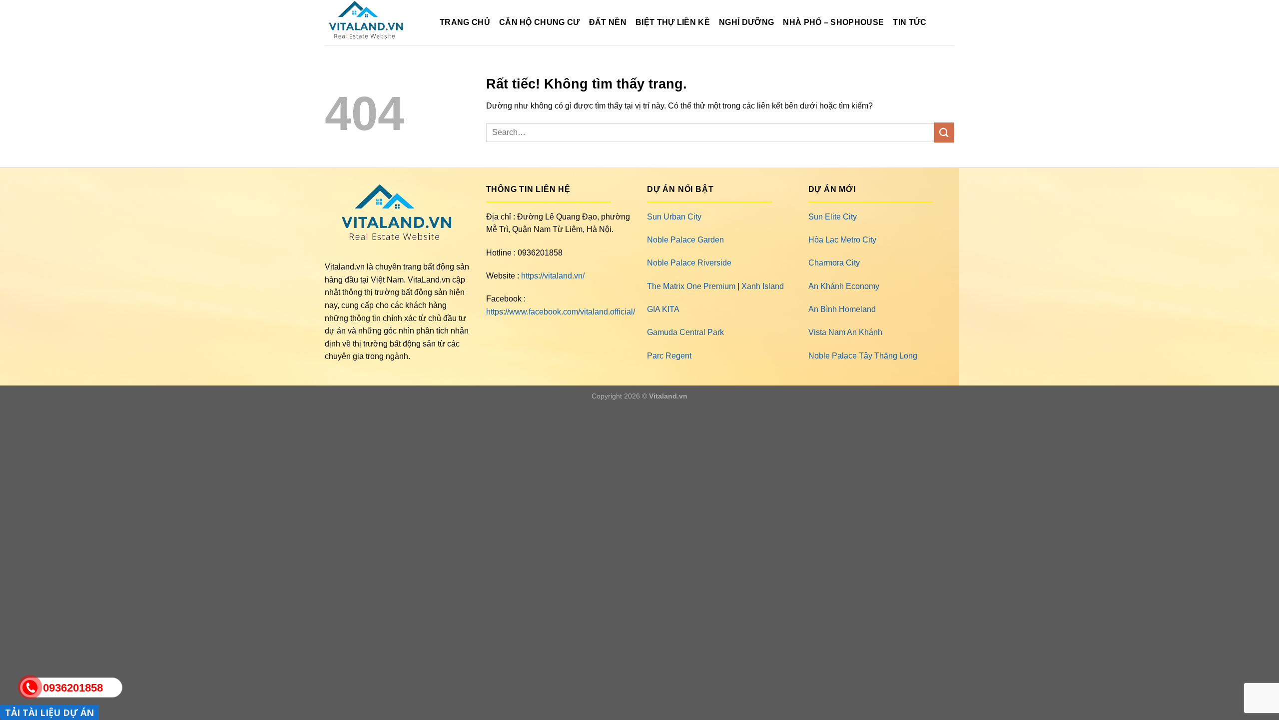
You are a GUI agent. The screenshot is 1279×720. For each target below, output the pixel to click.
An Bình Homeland (842, 309)
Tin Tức (909, 22)
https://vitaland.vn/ (553, 276)
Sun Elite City (832, 216)
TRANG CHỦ (465, 22)
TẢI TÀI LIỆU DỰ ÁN (49, 712)
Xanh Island (762, 286)
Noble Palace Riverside (689, 262)
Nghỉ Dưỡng (746, 22)
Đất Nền (608, 22)
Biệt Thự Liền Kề (673, 22)
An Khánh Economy (843, 286)
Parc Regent (669, 356)
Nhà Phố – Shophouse (833, 22)
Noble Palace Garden (685, 240)
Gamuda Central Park (685, 332)
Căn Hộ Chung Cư (539, 22)
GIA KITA (663, 309)
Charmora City (834, 262)
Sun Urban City (674, 216)
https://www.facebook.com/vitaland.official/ (560, 312)
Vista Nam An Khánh (845, 332)
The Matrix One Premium (691, 286)
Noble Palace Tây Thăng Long (862, 356)
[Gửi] (944, 132)
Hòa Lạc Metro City (842, 240)
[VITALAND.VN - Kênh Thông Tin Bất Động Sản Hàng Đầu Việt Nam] (375, 22)
